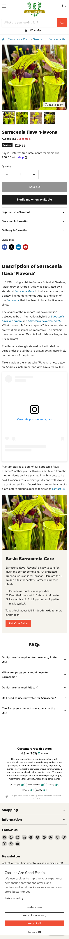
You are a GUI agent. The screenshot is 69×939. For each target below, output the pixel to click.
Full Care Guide (18, 623)
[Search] (62, 22)
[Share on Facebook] (4, 247)
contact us (58, 489)
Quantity (7, 166)
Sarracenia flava (58, 39)
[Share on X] (11, 247)
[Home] (3, 39)
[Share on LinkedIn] (18, 247)
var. (44, 321)
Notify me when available (34, 200)
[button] (8, 118)
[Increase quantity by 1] (34, 174)
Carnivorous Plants (19, 39)
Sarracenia (39, 39)
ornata (18, 321)
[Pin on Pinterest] (25, 247)
